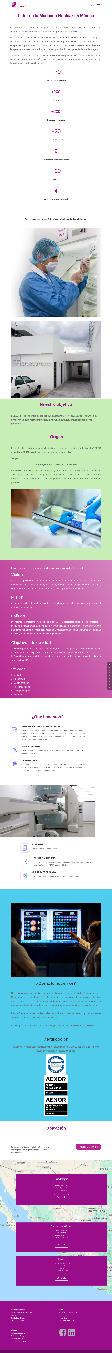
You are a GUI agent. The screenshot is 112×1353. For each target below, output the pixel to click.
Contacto (61, 1197)
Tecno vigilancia (88, 1146)
